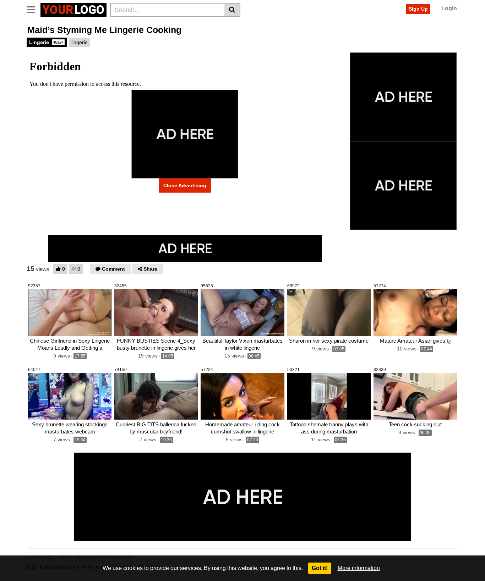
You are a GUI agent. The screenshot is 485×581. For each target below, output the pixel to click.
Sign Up (418, 9)
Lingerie (46, 42)
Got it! (320, 568)
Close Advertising (184, 185)
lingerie (79, 42)
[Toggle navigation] (33, 8)
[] (232, 10)
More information (359, 568)
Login (449, 8)
